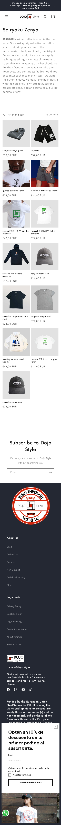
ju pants (35, 150)
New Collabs (13, 569)
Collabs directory (16, 577)
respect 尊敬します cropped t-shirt (44, 360)
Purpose (11, 562)
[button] (7, 16)
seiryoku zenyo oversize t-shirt (15, 317)
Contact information (17, 629)
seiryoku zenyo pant (13, 150)
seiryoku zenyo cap (12, 402)
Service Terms (14, 644)
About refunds (14, 636)
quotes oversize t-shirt (13, 191)
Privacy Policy (14, 606)
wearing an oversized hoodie (13, 360)
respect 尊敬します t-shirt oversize (43, 232)
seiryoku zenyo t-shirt (41, 316)
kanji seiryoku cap (40, 273)
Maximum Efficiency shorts (44, 191)
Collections (13, 554)
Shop (9, 546)
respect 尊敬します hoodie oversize (16, 232)
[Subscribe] (50, 472)
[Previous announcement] (6, 5)
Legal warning (14, 621)
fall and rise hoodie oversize (12, 275)
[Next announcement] (54, 5)
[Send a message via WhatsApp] (6, 813)
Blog (9, 584)
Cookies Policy (14, 613)
